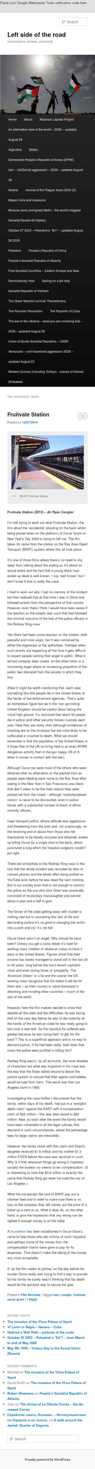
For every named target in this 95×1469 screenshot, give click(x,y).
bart (57, 1294)
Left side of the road (36, 34)
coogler (66, 1294)
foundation (18, 1231)
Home (12, 119)
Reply (31, 1299)
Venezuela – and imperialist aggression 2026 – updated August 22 (40, 356)
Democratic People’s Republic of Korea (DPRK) (41, 159)
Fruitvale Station (28, 414)
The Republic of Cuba (65, 311)
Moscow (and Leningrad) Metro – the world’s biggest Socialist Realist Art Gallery (44, 215)
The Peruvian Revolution (25, 311)
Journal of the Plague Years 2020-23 (50, 190)
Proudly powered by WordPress (47, 1459)
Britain (33, 149)
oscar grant (15, 1299)
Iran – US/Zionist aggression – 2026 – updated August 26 (45, 174)
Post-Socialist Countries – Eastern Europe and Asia (43, 270)
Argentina (15, 149)
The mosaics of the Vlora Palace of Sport (39, 1321)
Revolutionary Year (21, 280)
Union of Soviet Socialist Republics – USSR (38, 341)
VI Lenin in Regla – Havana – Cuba (34, 1326)
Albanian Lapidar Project (57, 119)
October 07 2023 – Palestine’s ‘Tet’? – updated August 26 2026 (45, 235)
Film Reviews (30, 1294)
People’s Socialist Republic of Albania (34, 260)
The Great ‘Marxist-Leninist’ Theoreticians (37, 301)
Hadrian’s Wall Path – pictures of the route (40, 1332)
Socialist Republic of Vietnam (28, 291)
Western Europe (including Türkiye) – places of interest (45, 371)
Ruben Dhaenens (20, 1393)
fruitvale (79, 1294)
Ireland (13, 190)
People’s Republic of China (47, 250)
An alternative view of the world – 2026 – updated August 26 (42, 134)
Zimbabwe (15, 381)
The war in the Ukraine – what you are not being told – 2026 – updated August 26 (45, 326)
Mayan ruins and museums (27, 200)
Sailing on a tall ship (56, 280)
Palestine (14, 250)
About (28, 119)
